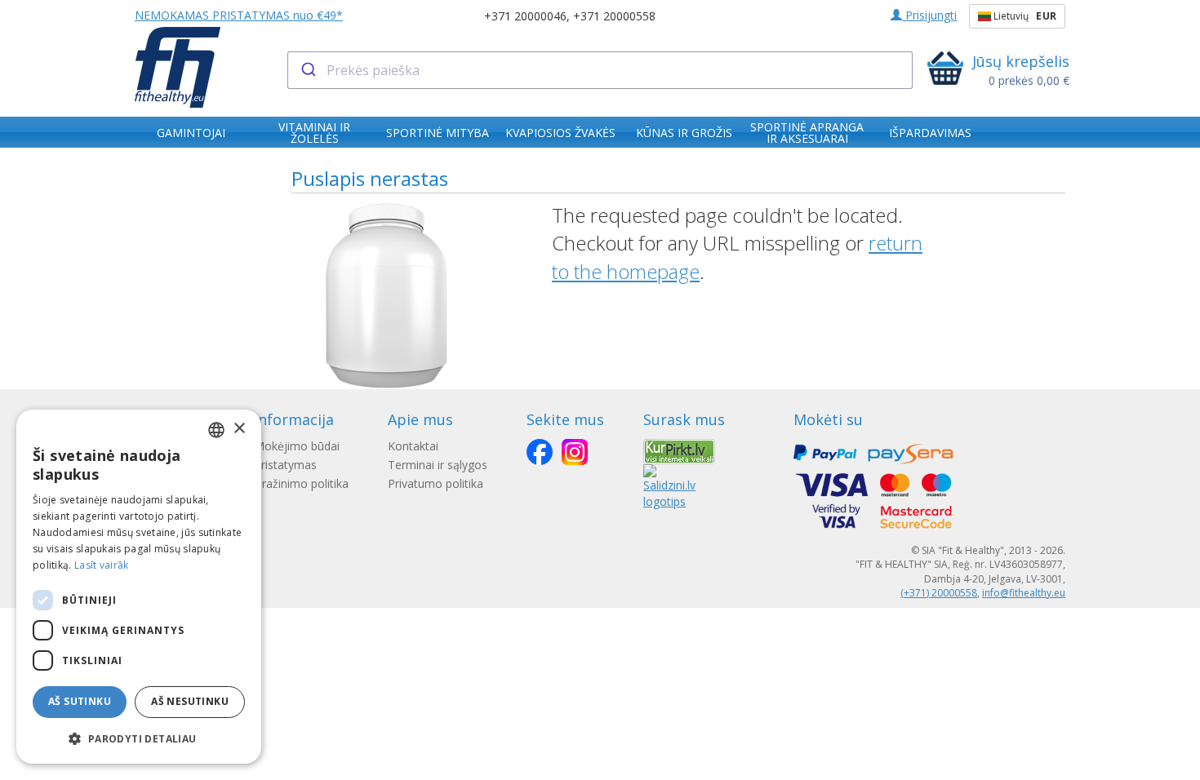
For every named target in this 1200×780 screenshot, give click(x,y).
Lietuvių (1023, 16)
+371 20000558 (614, 16)
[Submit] (307, 70)
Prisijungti (929, 15)
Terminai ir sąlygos (437, 464)
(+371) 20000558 (938, 593)
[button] (139, 738)
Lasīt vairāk (101, 565)
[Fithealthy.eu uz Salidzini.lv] (669, 485)
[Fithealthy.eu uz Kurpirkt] (679, 450)
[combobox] (600, 70)
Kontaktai (413, 446)
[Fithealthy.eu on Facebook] (540, 452)
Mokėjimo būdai (297, 446)
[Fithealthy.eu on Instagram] (575, 452)
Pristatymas (285, 464)
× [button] (239, 429)
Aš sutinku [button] (79, 701)
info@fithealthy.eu (1023, 593)
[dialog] (138, 587)
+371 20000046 (525, 16)
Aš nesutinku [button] (190, 701)
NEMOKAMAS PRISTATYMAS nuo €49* (239, 15)
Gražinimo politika (301, 483)
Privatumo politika (435, 483)
